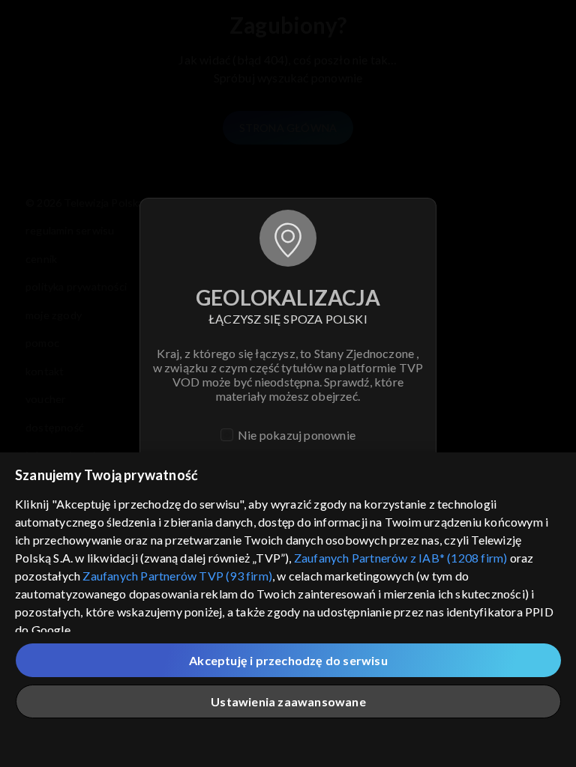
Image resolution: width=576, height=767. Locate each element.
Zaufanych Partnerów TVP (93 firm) (177, 576)
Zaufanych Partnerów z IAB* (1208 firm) (401, 558)
